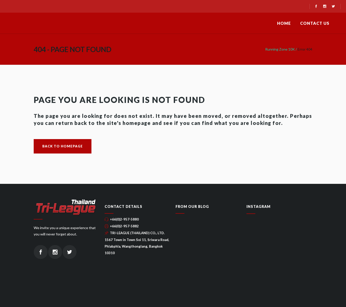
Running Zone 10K (280, 49)
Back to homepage (62, 146)
